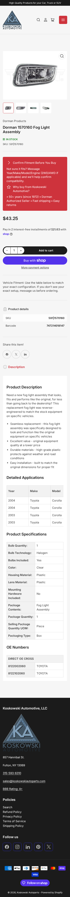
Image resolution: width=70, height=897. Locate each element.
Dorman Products (14, 121)
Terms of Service (14, 821)
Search (7, 807)
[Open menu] (63, 20)
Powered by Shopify (52, 892)
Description (16, 367)
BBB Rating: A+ (13, 789)
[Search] (38, 20)
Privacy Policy (12, 816)
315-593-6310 (12, 773)
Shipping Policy (13, 826)
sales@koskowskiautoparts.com (24, 781)
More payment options (35, 267)
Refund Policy (12, 812)
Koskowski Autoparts (28, 892)
